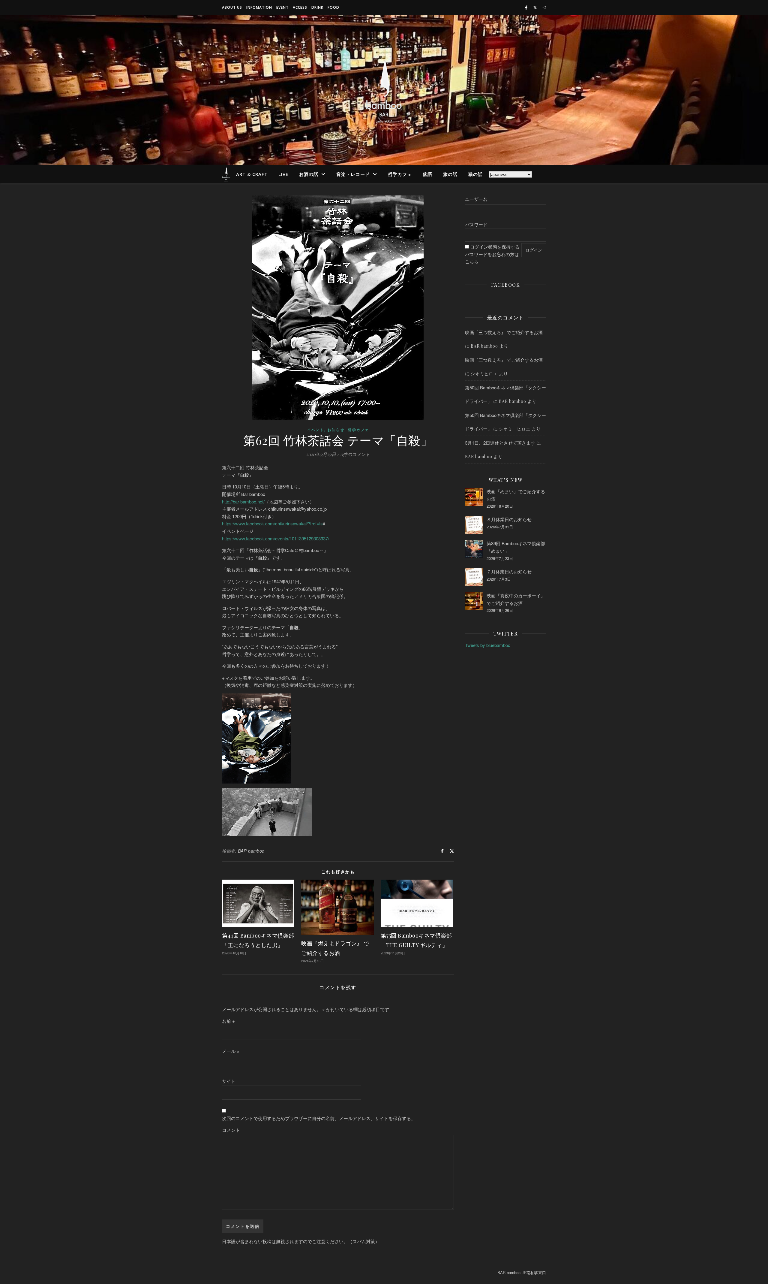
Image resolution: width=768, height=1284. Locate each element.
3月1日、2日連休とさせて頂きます (500, 443)
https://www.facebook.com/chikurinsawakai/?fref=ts (272, 523)
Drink (317, 7)
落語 (427, 174)
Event (282, 7)
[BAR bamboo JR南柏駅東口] (384, 90)
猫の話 (475, 174)
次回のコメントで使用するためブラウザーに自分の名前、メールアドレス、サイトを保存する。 (319, 1118)
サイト (229, 1081)
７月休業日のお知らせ (509, 571)
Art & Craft (252, 174)
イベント (315, 429)
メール (230, 1051)
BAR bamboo (251, 851)
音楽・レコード (353, 174)
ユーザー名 (476, 199)
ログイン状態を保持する (495, 246)
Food (333, 7)
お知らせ (336, 429)
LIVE (283, 174)
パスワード (476, 224)
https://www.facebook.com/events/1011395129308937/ (275, 538)
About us (232, 7)
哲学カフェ (400, 174)
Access (300, 7)
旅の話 (450, 174)
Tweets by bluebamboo (487, 645)
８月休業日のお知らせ (509, 519)
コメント (231, 1130)
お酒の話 (308, 174)
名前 (228, 1021)
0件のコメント (355, 454)
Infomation (259, 7)
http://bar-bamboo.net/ (243, 501)
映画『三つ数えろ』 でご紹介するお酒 (504, 332)
